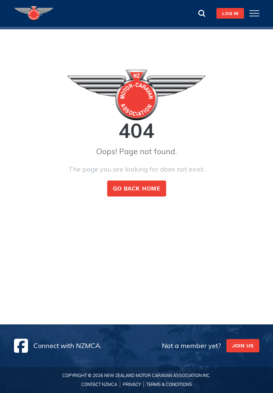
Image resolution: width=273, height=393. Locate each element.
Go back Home (136, 188)
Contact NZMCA (99, 384)
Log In (230, 13)
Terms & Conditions (169, 384)
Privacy (132, 384)
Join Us (243, 345)
